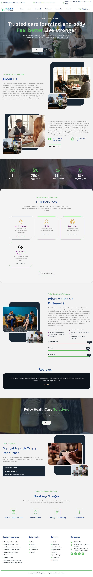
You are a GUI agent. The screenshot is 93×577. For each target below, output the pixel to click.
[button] (24, 467)
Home (22, 9)
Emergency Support (11, 467)
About (29, 9)
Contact (69, 9)
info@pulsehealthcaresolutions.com (45, 3)
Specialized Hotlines (11, 471)
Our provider (58, 9)
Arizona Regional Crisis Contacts (15, 474)
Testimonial (48, 9)
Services (37, 9)
